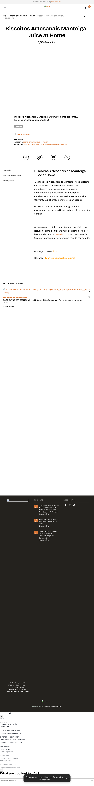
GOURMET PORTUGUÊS (8, 724)
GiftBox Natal (5, 727)
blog (55, 251)
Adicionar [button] (89, 292)
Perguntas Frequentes (8, 764)
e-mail (59, 234)
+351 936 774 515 (18, 687)
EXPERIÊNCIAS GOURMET (9, 737)
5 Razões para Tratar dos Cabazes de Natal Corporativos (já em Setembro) (48, 534)
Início (5, 16)
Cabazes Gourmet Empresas (10, 734)
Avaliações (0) (8, 180)
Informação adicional (12, 175)
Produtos (3, 722)
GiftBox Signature (6, 752)
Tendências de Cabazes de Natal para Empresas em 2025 (48, 521)
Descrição (7, 170)
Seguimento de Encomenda (10, 768)
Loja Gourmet (5, 750)
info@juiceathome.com (17, 690)
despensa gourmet (59, 145)
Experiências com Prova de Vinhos (12, 739)
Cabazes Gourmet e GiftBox (10, 730)
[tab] (16, 170)
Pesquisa (92, 780)
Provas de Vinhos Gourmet (10, 759)
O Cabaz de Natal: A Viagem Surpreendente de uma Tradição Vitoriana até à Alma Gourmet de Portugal (49, 508)
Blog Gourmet (5, 746)
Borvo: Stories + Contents (53, 706)
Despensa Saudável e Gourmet (22, 16)
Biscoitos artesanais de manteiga (37, 145)
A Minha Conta (5, 761)
